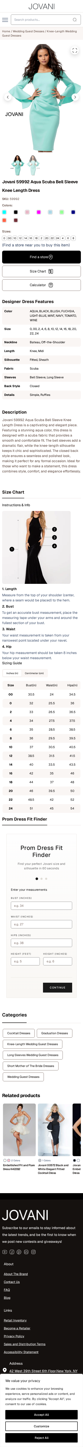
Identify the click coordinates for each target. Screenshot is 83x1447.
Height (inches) (55, 953)
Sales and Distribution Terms (25, 1344)
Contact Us (12, 1282)
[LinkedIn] (26, 1252)
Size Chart (38, 271)
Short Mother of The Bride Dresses (30, 1066)
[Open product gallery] (75, 50)
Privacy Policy (14, 1336)
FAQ (7, 1289)
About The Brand (16, 1274)
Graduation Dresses (54, 1033)
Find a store (39, 257)
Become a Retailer (17, 1328)
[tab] (41, 492)
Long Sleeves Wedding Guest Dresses (32, 1055)
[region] (41, 1410)
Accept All (41, 1415)
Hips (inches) (21, 935)
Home (6, 31)
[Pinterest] (18, 1252)
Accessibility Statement (21, 1352)
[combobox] (46, 20)
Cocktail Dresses (18, 1033)
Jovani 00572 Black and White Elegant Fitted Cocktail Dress (53, 1169)
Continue (57, 987)
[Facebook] (11, 1252)
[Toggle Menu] (5, 20)
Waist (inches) (22, 916)
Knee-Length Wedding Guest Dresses (32, 1044)
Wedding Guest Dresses (28, 31)
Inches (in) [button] (12, 673)
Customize (41, 1426)
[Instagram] (33, 1252)
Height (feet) (21, 953)
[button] (7, 97)
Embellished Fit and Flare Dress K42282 (19, 1167)
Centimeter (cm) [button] (34, 673)
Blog (7, 1297)
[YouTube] (4, 1252)
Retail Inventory (15, 1320)
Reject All (42, 1438)
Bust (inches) (21, 898)
